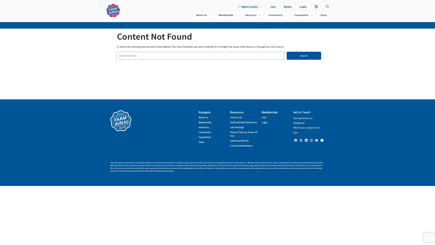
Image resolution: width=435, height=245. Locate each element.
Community (275, 15)
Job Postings (237, 127)
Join (273, 6)
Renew (288, 6)
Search (304, 55)
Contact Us (236, 117)
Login (303, 6)
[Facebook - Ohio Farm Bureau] (295, 140)
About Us (201, 15)
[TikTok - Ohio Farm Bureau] (322, 140)
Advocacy (251, 15)
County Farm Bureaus (241, 145)
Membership (226, 15)
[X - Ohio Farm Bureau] (300, 140)
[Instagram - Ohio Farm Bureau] (311, 140)
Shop (323, 15)
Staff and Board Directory (243, 122)
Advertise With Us (239, 140)
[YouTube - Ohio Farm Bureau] (316, 140)
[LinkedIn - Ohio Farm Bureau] (306, 140)
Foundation (301, 15)
